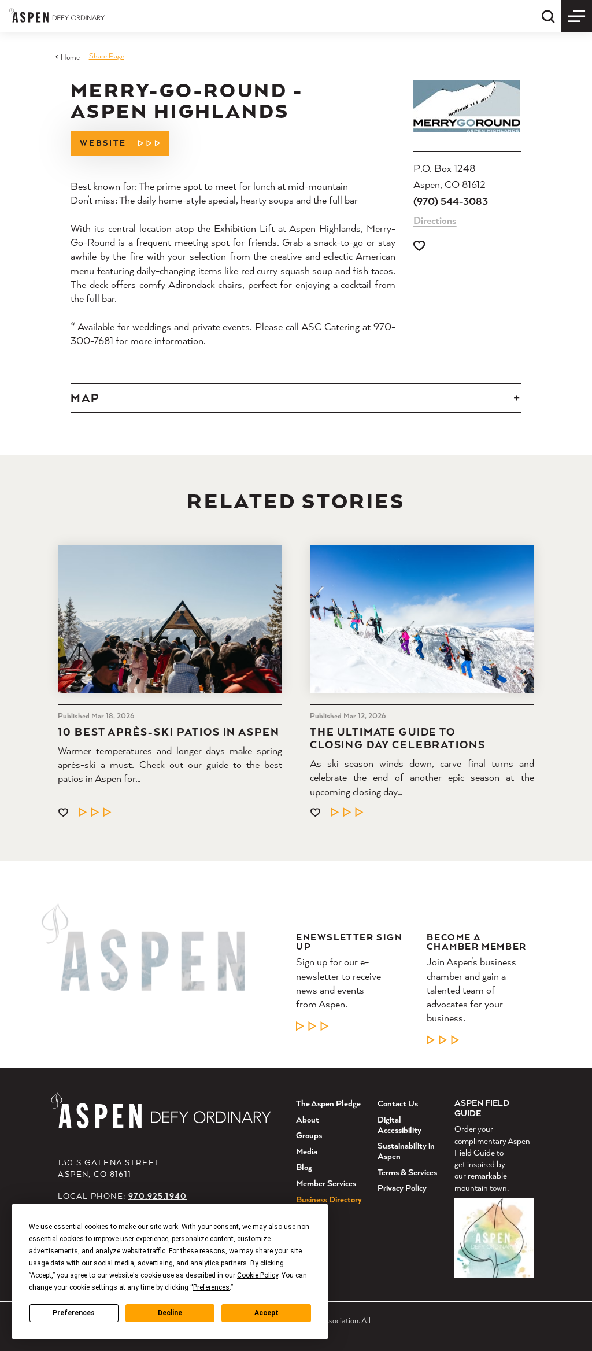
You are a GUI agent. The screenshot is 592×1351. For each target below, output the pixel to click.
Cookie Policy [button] (257, 1275)
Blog (304, 1166)
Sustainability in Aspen (406, 1150)
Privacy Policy (402, 1187)
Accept (266, 1313)
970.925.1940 (157, 1195)
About (307, 1119)
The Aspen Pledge (328, 1103)
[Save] (419, 246)
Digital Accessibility (399, 1124)
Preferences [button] (211, 1287)
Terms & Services (407, 1172)
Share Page (106, 56)
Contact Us (398, 1103)
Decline (170, 1313)
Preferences (74, 1313)
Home (70, 57)
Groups (309, 1134)
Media (306, 1151)
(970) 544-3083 (450, 201)
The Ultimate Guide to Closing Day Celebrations (397, 738)
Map (85, 397)
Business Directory (329, 1199)
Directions (435, 220)
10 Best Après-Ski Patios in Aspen (168, 731)
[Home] (57, 15)
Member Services (326, 1182)
